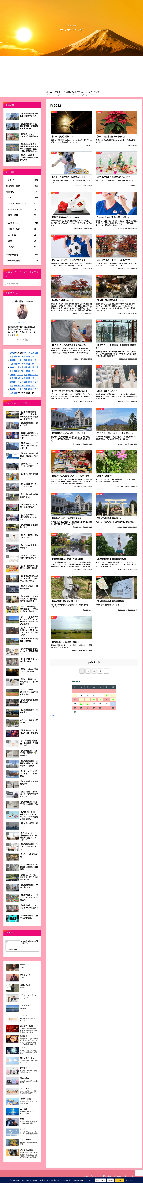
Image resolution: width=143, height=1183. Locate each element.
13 (94, 699)
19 (87, 704)
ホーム (85, 1176)
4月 (28, 353)
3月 (25, 353)
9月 (19, 356)
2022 (12, 360)
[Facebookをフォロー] (23, 339)
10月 (23, 356)
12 (87, 699)
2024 (13, 374)
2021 (12, 353)
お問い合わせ (106, 1176)
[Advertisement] (71, 73)
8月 (15, 356)
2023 (12, 367)
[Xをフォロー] (20, 339)
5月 (32, 353)
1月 (18, 360)
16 (113, 699)
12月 (32, 356)
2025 (12, 382)
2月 (21, 360)
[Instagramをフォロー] (26, 339)
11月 (28, 356)
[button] (39, 283)
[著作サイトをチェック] (17, 339)
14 (100, 699)
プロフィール (94, 1176)
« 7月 (52, 716)
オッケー (22, 323)
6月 (36, 353)
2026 (12, 389)
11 (81, 699)
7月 (11, 356)
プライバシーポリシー (121, 1176)
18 (81, 704)
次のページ (94, 662)
